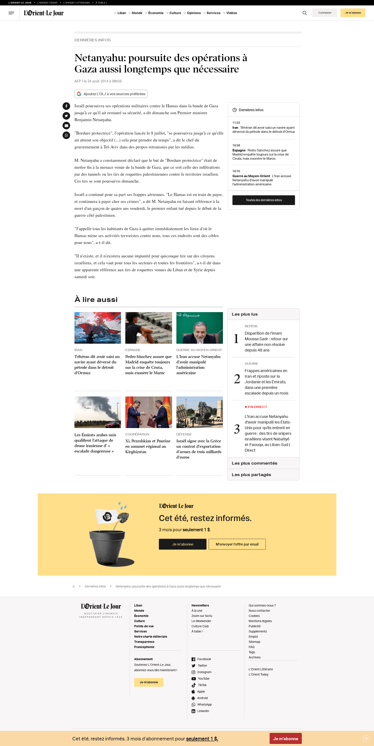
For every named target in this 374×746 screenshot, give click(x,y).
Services (140, 631)
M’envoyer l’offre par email (237, 544)
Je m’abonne (182, 544)
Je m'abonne (285, 738)
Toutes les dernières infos (264, 200)
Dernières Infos (92, 40)
